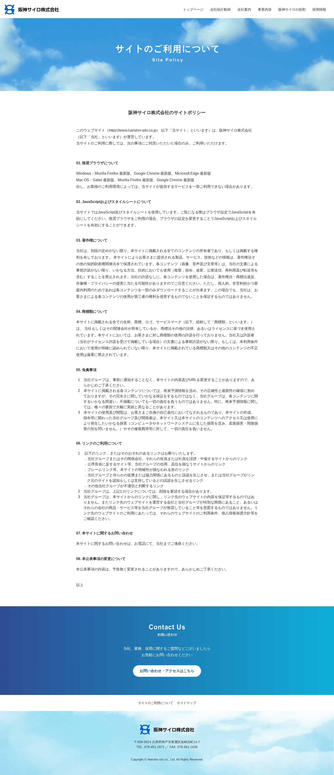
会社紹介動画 (220, 9)
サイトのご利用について (155, 703)
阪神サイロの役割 (292, 9)
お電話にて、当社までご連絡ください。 (167, 543)
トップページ (193, 9)
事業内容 (265, 9)
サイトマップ (186, 703)
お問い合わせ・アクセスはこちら (167, 671)
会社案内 (244, 9)
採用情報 (319, 9)
